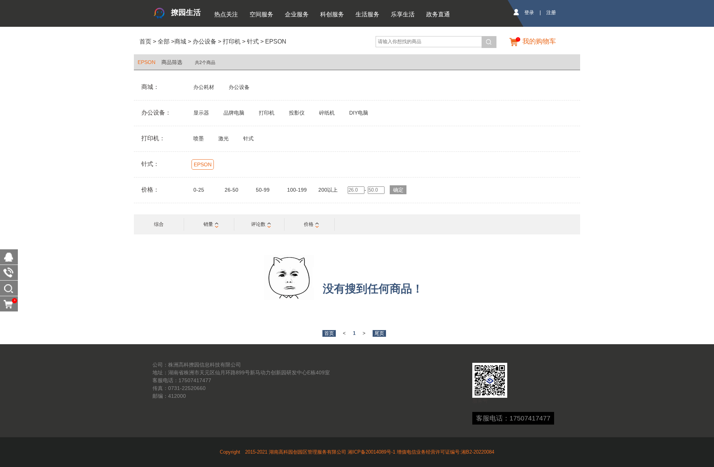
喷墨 (198, 138)
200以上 (328, 190)
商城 (180, 41)
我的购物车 (539, 41)
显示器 (201, 113)
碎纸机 (327, 113)
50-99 (263, 190)
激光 (223, 138)
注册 (551, 12)
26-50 (231, 190)
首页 (145, 41)
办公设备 (204, 41)
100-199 (297, 190)
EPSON (275, 41)
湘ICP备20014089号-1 (371, 452)
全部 (163, 41)
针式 (253, 41)
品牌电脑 (233, 113)
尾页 (379, 333)
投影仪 (297, 113)
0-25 (198, 190)
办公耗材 (203, 87)
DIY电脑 (358, 113)
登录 (529, 12)
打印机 (232, 41)
